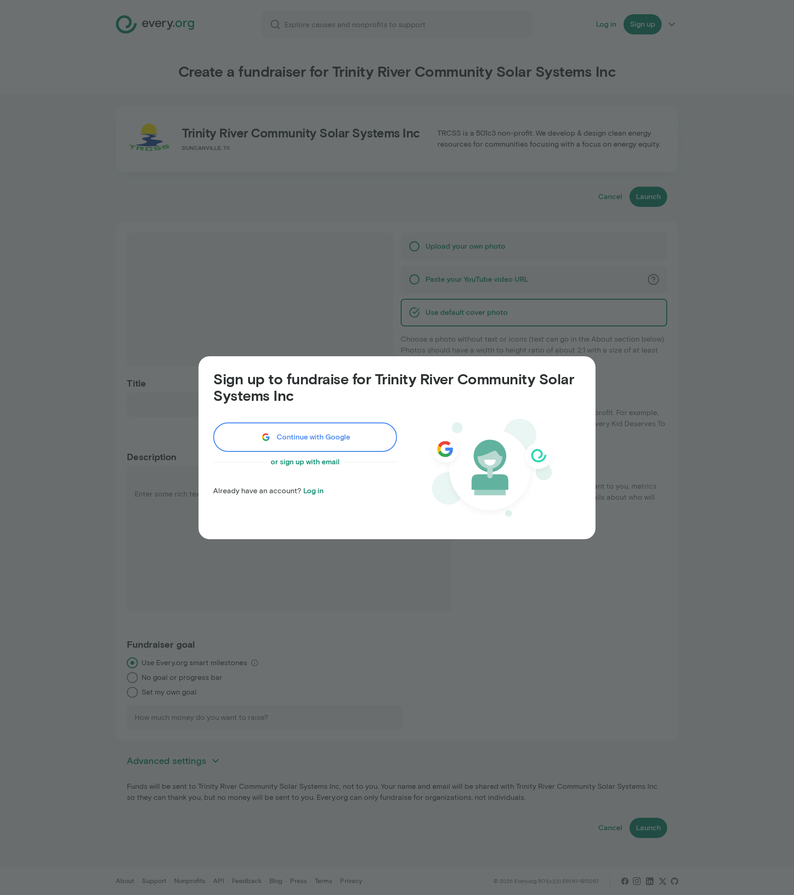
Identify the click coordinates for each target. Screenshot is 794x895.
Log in (313, 490)
